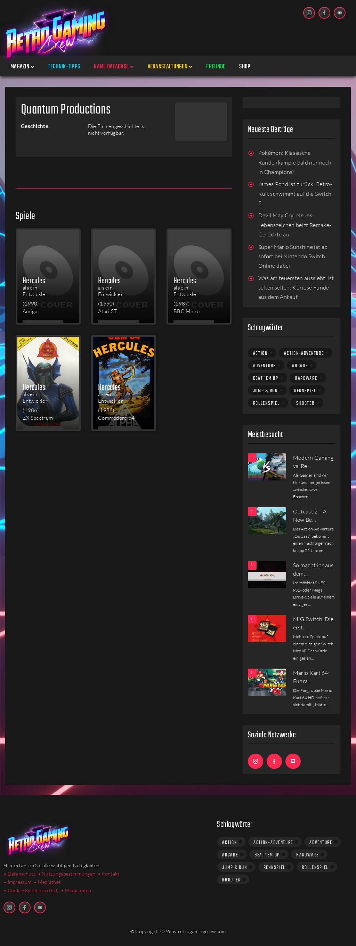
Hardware (306, 378)
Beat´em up (265, 378)
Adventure (264, 366)
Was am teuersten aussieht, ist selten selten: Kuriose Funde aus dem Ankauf (296, 288)
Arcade (300, 366)
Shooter (305, 403)
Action (260, 353)
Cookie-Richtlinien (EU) (33, 890)
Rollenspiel (266, 403)
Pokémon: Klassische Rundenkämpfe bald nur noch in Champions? (294, 162)
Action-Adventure (304, 353)
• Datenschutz (19, 874)
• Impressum (17, 882)
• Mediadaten (76, 890)
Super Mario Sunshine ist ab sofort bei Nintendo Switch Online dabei (293, 256)
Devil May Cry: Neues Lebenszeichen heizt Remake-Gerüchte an (294, 225)
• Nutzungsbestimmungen (67, 874)
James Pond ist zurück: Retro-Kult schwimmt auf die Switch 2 (295, 194)
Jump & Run (265, 391)
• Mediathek (47, 882)
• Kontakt (109, 874)
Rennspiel (305, 391)
